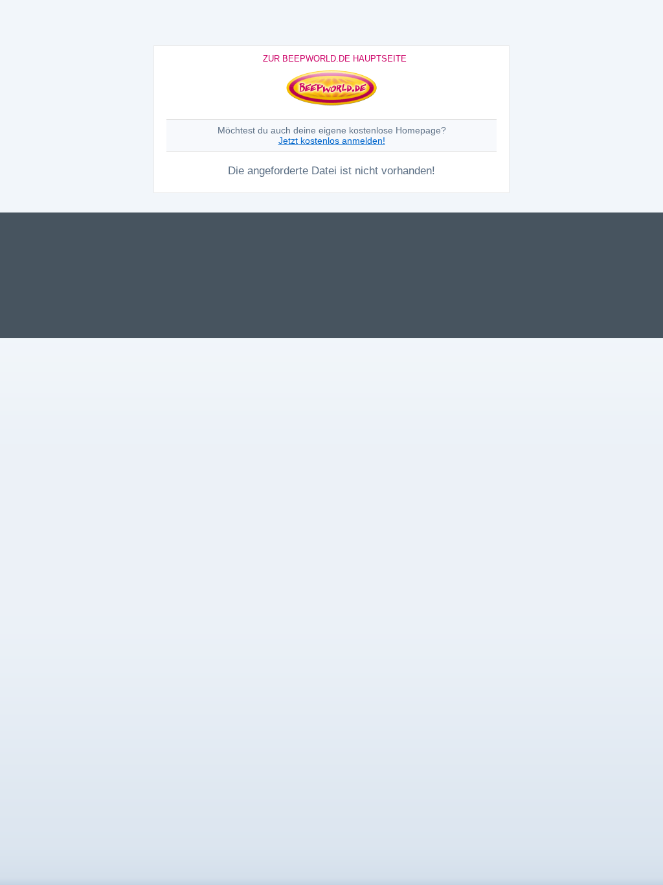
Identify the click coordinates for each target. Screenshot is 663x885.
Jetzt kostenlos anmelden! (331, 140)
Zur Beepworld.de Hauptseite (335, 58)
